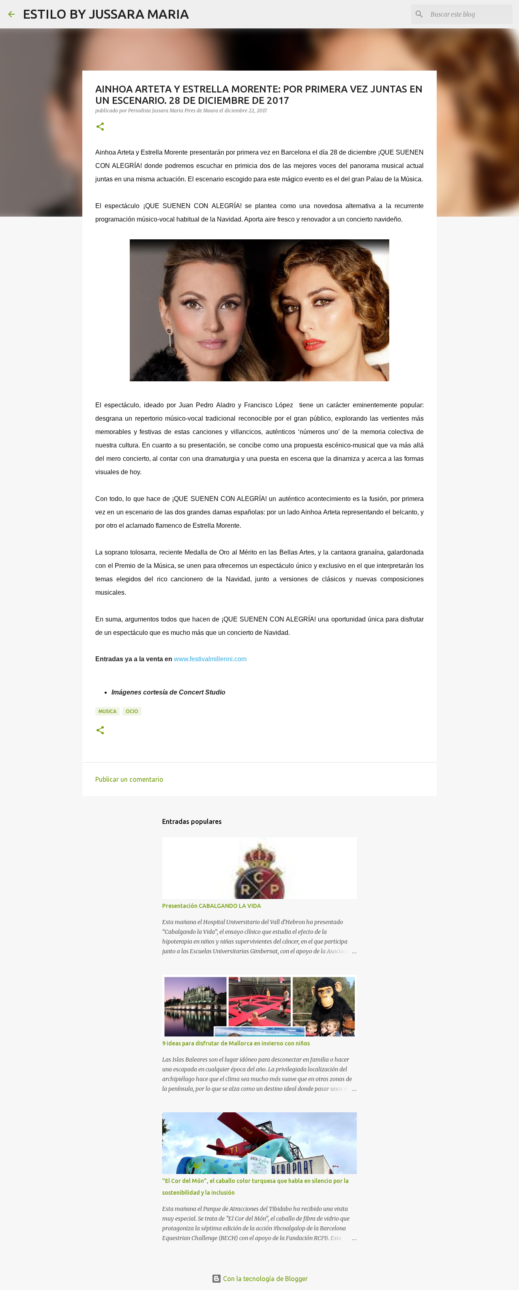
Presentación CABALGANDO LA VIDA (211, 906)
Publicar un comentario (129, 779)
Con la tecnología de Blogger (264, 1278)
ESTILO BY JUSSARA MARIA (106, 13)
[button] (100, 127)
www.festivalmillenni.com (210, 659)
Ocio (132, 711)
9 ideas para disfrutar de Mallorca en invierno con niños (236, 1043)
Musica (107, 711)
